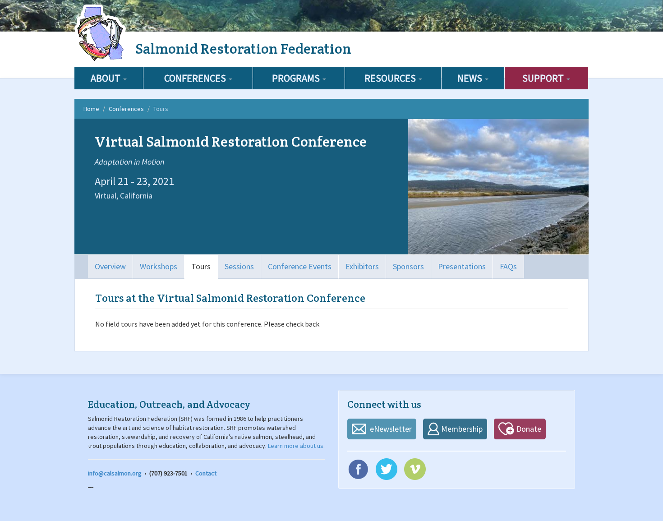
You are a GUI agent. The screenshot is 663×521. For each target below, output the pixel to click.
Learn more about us (295, 446)
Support (544, 78)
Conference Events (300, 266)
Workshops (158, 266)
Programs (297, 78)
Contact (205, 473)
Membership (462, 429)
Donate (528, 429)
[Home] (101, 34)
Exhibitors (362, 266)
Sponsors (408, 266)
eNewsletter (391, 429)
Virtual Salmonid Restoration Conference (231, 141)
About (106, 78)
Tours (201, 266)
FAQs (508, 266)
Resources (391, 78)
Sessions (239, 266)
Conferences (196, 78)
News (470, 78)
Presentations (462, 266)
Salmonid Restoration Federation (243, 48)
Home (91, 109)
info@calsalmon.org (115, 473)
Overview (110, 266)
